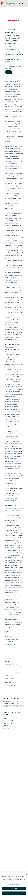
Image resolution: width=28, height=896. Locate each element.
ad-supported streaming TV (12, 672)
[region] (14, 884)
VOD (7, 675)
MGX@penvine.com (10, 493)
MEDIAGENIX (8, 68)
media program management (12, 667)
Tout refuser (14, 888)
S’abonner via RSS (7, 723)
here (6, 486)
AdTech (16, 664)
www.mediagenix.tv (13, 615)
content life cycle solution (11, 670)
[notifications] (22, 3)
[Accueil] (8, 3)
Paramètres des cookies (14, 884)
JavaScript (5, 728)
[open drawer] (25, 3)
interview (19, 486)
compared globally (13, 372)
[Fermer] (26, 874)
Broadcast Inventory (10, 678)
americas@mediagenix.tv (12, 501)
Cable (11, 675)
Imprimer (5, 718)
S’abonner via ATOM (8, 725)
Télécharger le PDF (7, 721)
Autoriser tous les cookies (14, 893)
